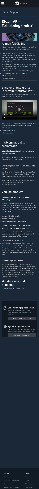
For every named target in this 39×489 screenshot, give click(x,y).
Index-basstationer (8, 133)
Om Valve (28, 477)
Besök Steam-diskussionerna (22, 335)
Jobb (27, 480)
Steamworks (8, 484)
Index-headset (6, 128)
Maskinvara (29, 484)
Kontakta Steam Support (10, 288)
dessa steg (7, 159)
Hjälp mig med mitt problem (22, 318)
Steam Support (11, 12)
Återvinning (29, 487)
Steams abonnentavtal (11, 480)
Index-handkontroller (9, 130)
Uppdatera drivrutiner (27, 66)
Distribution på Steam (11, 487)
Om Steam (7, 477)
